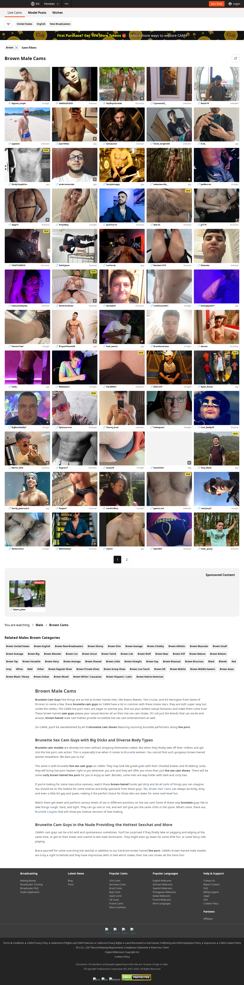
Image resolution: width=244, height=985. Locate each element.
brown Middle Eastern (202, 669)
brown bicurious (194, 661)
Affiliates (208, 918)
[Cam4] (14, 4)
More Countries (117, 907)
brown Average (134, 646)
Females (49, 4)
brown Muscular (199, 646)
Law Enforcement (134, 943)
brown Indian (41, 676)
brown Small (220, 646)
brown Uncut (89, 653)
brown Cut (72, 653)
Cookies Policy (210, 903)
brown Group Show (114, 669)
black (211, 661)
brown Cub (127, 653)
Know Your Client (160, 947)
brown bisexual (172, 661)
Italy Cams (114, 892)
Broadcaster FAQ (29, 888)
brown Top (12, 661)
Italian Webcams (161, 896)
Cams (58, 625)
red (234, 661)
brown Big (33, 653)
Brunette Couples (46, 811)
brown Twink (108, 653)
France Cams (116, 903)
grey (8, 669)
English (41, 24)
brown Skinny (95, 646)
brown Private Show (87, 669)
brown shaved (93, 661)
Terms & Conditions (13, 943)
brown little (113, 661)
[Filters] (8, 24)
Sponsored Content (220, 575)
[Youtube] (133, 931)
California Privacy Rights (109, 943)
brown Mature (197, 653)
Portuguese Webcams (164, 892)
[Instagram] (117, 931)
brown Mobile (178, 669)
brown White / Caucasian (87, 676)
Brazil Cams (115, 888)
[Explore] (66, 4)
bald (30, 669)
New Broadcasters (60, 24)
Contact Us (209, 880)
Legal (206, 896)
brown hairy (52, 661)
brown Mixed (61, 676)
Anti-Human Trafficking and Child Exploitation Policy (173, 943)
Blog (70, 880)
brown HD (159, 669)
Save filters (29, 47)
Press (71, 884)
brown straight (133, 661)
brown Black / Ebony (17, 676)
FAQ (205, 888)
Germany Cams (117, 884)
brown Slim (114, 646)
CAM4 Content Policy (230, 943)
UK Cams (114, 899)
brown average (72, 661)
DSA (205, 899)
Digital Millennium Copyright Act (122, 952)
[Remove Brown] (16, 47)
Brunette (129, 752)
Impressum (210, 943)
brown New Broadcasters (69, 646)
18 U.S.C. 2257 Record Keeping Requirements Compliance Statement (111, 947)
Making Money (28, 880)
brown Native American (149, 676)
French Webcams (162, 899)
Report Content (211, 884)
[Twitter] (125, 931)
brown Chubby (155, 646)
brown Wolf (144, 653)
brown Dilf (179, 653)
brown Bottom (218, 653)
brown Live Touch (140, 669)
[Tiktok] (108, 931)
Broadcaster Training (31, 884)
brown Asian (227, 669)
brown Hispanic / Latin (119, 676)
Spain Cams (115, 896)
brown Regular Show (60, 669)
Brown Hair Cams (160, 789)
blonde (223, 661)
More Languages (162, 903)
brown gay (152, 661)
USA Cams (114, 880)
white (19, 669)
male (39, 625)
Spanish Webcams (162, 888)
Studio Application (29, 892)
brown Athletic (177, 646)
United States (24, 24)
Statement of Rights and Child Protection (72, 943)
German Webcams (163, 884)
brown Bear (161, 653)
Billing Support (211, 892)
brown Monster (52, 653)
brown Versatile (31, 661)
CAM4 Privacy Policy (37, 943)
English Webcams (162, 880)
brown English (42, 646)
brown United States (17, 646)
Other (40, 669)
